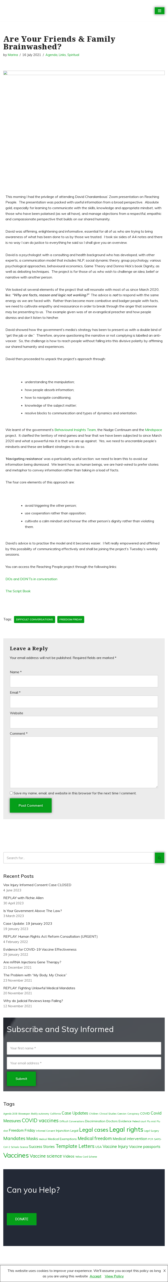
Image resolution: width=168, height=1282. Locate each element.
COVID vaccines (40, 1120)
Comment (19, 733)
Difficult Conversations (34, 619)
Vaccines (16, 1155)
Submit (21, 1078)
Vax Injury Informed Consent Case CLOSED (37, 885)
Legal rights (126, 1129)
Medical (43, 1139)
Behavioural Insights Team (75, 429)
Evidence (125, 1121)
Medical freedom (95, 1138)
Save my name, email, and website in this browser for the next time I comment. (75, 793)
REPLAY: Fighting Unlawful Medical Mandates (39, 988)
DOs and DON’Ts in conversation (31, 579)
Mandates (14, 1138)
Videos (68, 1156)
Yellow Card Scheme (86, 1156)
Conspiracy (133, 1113)
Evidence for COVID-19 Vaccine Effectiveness (40, 949)
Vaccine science (46, 1156)
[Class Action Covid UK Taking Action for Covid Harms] (22, 11)
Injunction (63, 1131)
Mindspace (153, 429)
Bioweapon (24, 1113)
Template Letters (75, 1146)
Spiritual (73, 55)
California (55, 1113)
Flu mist (151, 1121)
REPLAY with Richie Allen (23, 898)
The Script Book (18, 591)
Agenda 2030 (10, 1113)
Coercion (121, 1113)
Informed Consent (45, 1130)
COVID (145, 1113)
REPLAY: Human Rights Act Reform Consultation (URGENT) (50, 936)
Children (93, 1113)
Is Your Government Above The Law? (32, 911)
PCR (150, 1139)
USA (98, 1147)
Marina (13, 55)
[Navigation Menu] (159, 10)
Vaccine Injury (115, 1146)
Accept (95, 1276)
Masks (32, 1138)
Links (62, 55)
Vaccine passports (144, 1146)
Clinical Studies (107, 1113)
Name (16, 672)
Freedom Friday (71, 619)
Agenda (51, 55)
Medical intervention (130, 1138)
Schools (15, 1147)
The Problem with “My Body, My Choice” (35, 975)
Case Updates (75, 1113)
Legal (74, 1131)
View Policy (114, 1276)
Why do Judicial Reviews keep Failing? (33, 1000)
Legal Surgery (151, 1130)
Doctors (112, 1121)
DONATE (21, 1219)
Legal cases (93, 1129)
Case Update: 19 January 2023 (27, 923)
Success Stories (42, 1146)
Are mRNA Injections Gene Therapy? (32, 962)
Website (16, 713)
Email (15, 692)
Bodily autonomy (40, 1113)
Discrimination (95, 1121)
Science (24, 1147)
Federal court (139, 1121)
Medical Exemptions (62, 1139)
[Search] (160, 858)
